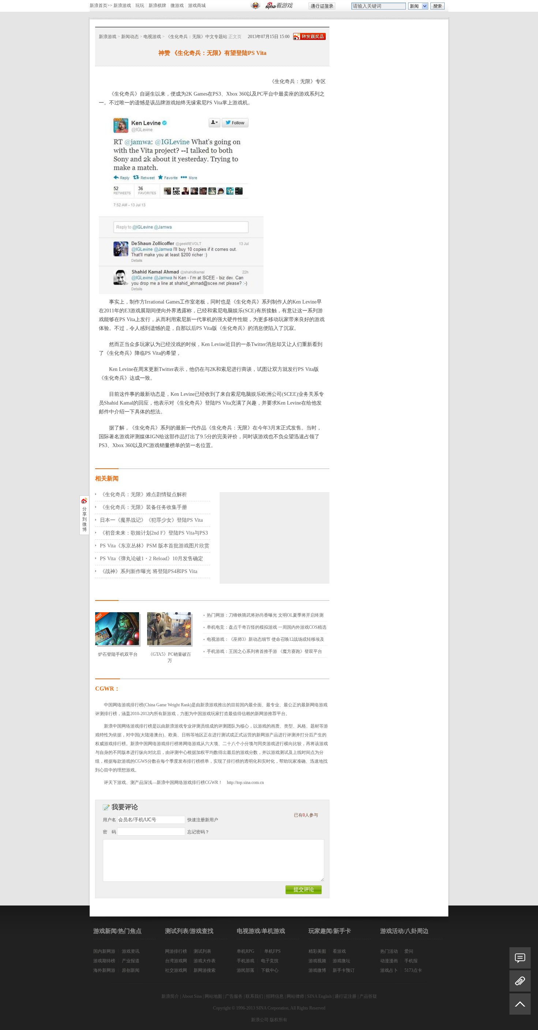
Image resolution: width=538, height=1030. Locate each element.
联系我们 (254, 996)
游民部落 (245, 970)
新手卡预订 (344, 970)
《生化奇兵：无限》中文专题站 (196, 36)
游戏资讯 (130, 951)
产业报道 (130, 960)
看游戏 (339, 951)
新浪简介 (170, 996)
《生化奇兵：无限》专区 (297, 81)
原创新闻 (130, 970)
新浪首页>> (101, 5)
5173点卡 (413, 970)
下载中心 (270, 970)
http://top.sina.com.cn (245, 782)
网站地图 (213, 996)
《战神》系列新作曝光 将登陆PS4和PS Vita (148, 571)
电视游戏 (152, 36)
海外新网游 (104, 970)
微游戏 (177, 5)
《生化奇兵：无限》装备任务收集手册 (143, 507)
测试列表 (202, 951)
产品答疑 (368, 996)
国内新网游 (104, 951)
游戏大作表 (205, 960)
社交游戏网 (176, 970)
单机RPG (245, 951)
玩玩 (139, 5)
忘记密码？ (198, 831)
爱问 (408, 951)
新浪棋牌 (157, 5)
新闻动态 (130, 36)
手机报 (411, 960)
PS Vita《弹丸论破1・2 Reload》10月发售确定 (151, 558)
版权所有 (278, 1019)
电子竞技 (270, 960)
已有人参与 (306, 815)
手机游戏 (245, 960)
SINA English (319, 996)
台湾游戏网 (176, 960)
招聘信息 (275, 996)
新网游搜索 (205, 970)
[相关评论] (520, 957)
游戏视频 (317, 960)
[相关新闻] (520, 981)
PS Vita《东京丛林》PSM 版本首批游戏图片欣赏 (154, 546)
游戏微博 (317, 970)
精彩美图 (317, 951)
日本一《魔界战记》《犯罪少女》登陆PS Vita (151, 520)
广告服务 (234, 996)
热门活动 (389, 951)
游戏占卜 (389, 970)
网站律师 (295, 996)
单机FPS (272, 951)
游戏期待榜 (104, 960)
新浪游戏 (122, 5)
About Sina (192, 996)
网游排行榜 (176, 951)
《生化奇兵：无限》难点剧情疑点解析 (143, 494)
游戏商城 (197, 5)
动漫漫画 (389, 960)
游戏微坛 (341, 960)
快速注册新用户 (202, 819)
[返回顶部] (520, 1007)
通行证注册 (345, 996)
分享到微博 (84, 519)
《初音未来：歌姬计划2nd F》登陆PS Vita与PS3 (154, 533)
